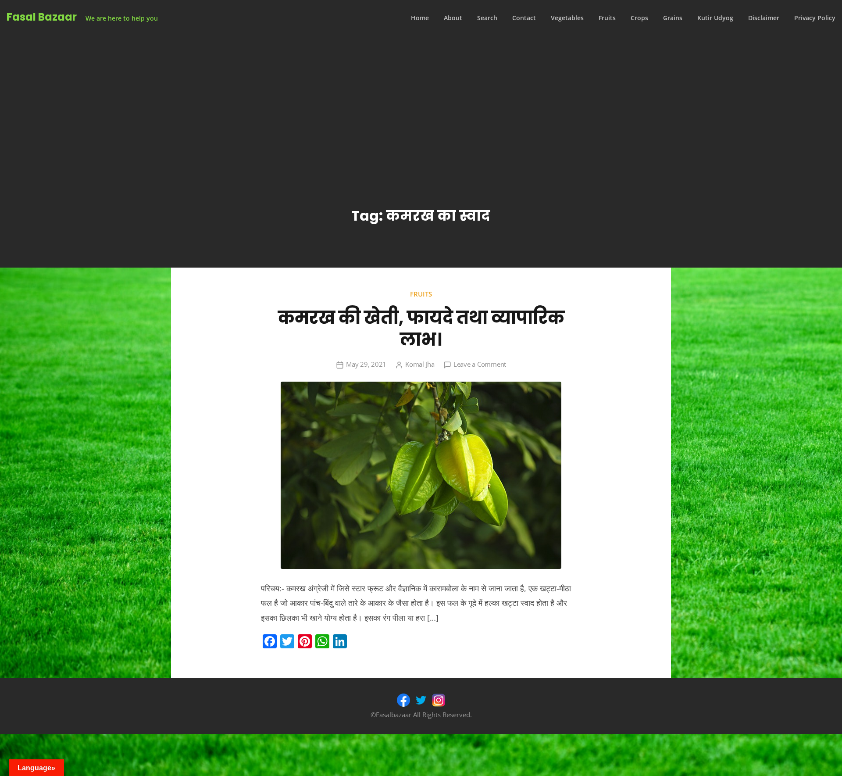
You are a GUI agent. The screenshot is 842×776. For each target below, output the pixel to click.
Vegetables (567, 18)
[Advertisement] (421, 101)
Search (487, 18)
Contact (524, 18)
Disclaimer (763, 18)
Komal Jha (420, 364)
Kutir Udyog (715, 18)
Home (420, 18)
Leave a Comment (479, 364)
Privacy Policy (814, 18)
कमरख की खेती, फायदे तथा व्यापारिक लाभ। (421, 328)
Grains (672, 18)
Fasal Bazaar (42, 17)
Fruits (607, 18)
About (453, 18)
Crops (639, 18)
